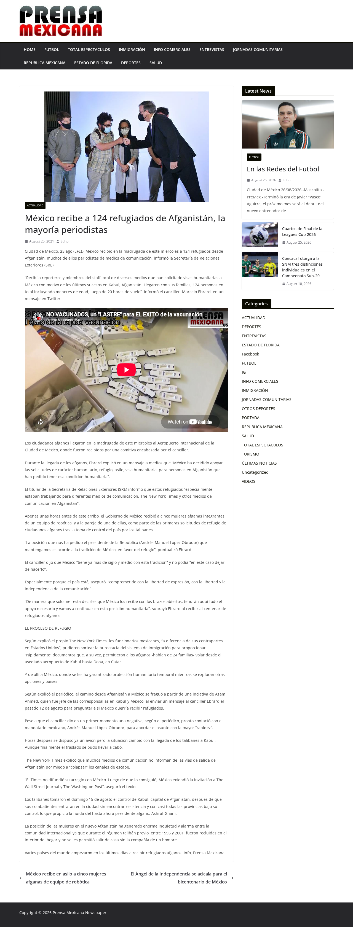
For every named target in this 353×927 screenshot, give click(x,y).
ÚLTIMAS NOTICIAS (259, 463)
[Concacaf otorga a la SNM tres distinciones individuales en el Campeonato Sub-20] (260, 271)
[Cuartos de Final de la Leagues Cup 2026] (260, 235)
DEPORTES (131, 62)
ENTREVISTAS (211, 49)
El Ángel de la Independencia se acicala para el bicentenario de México (179, 878)
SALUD (155, 62)
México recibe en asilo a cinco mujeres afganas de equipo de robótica (66, 878)
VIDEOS (248, 481)
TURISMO (250, 454)
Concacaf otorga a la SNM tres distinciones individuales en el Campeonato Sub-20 (302, 267)
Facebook (250, 354)
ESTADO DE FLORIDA (93, 62)
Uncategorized (255, 472)
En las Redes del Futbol (283, 168)
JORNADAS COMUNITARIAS (258, 49)
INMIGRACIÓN (132, 49)
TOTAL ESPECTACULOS (89, 49)
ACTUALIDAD (35, 205)
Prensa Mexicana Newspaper (79, 912)
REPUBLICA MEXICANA (44, 62)
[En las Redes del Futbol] (288, 124)
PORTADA (251, 417)
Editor (65, 241)
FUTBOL (51, 49)
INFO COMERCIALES (172, 49)
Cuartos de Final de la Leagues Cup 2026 (302, 231)
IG (244, 372)
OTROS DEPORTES (258, 408)
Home (30, 49)
